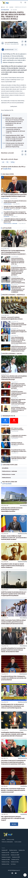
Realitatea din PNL (22, 533)
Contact (3, 839)
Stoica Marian (23, 505)
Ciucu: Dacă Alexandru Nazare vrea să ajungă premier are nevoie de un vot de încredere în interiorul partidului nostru (18, 340)
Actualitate (11, 7)
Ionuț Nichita (23, 786)
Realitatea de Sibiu (15, 861)
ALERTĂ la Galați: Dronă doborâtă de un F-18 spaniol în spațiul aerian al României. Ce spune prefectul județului (14, 593)
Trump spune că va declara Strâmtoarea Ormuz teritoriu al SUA (15, 201)
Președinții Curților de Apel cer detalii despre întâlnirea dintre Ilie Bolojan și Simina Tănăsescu (12, 565)
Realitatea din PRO (5, 854)
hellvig (12, 162)
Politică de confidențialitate (7, 841)
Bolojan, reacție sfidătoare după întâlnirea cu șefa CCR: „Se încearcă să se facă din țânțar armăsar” (14, 537)
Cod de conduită (18, 841)
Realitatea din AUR (14, 852)
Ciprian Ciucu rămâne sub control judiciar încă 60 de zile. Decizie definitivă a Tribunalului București (14, 377)
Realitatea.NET (5, 850)
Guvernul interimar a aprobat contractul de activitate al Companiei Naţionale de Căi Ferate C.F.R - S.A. (15, 130)
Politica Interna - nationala (10, 223)
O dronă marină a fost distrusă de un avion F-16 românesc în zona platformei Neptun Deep (15, 144)
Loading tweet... (14, 106)
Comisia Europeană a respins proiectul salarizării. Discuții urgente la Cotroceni (19, 394)
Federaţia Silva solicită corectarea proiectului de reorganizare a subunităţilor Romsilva (11, 509)
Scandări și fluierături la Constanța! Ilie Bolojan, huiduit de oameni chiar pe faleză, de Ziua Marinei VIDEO (13, 649)
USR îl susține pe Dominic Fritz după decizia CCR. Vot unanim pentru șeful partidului (18, 386)
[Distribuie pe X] (25, 44)
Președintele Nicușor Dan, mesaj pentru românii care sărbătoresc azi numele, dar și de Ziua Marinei (15, 213)
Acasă (4, 7)
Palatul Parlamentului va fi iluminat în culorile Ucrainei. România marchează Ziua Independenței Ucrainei (19, 349)
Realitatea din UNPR (6, 859)
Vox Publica (13, 864)
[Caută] (21, 2)
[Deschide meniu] (25, 3)
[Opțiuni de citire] (25, 875)
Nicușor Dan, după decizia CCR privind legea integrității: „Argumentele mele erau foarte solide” (18, 402)
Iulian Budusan (23, 589)
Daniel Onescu (13, 42)
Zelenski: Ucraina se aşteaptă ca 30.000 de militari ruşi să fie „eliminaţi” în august (15, 207)
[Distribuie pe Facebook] (25, 41)
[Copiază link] (22, 41)
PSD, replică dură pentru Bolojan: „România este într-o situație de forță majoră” (12, 818)
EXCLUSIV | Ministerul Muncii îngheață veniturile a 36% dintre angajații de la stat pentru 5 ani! (15, 220)
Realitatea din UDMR (15, 854)
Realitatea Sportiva (13, 850)
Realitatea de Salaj (5, 861)
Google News (7, 168)
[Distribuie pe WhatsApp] (22, 44)
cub (3, 162)
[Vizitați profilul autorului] (2, 43)
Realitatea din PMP (16, 857)
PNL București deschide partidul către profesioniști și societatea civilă (18, 325)
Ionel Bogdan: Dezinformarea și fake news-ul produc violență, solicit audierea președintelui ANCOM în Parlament (13, 734)
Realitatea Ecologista (6, 857)
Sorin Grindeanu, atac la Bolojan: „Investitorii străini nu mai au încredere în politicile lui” (18, 409)
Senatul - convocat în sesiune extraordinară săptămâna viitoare (12, 318)
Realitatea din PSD (15, 859)
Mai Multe (14, 824)
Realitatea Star (22, 850)
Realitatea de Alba (5, 864)
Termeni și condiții (10, 839)
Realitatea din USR (5, 852)
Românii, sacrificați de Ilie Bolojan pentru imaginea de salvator (19, 332)
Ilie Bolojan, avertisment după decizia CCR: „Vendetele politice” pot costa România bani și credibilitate (18, 289)
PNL (7, 162)
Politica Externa (5, 198)
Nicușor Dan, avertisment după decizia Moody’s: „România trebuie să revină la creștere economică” (13, 790)
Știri (7, 7)
